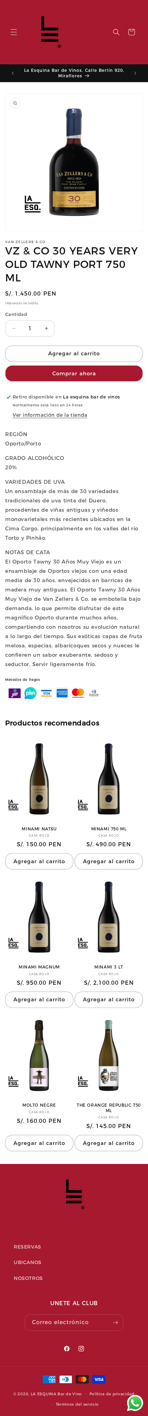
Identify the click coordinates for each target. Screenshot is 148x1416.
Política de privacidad (112, 1393)
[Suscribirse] (115, 1322)
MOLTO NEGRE (39, 1105)
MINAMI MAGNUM (39, 967)
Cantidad (16, 314)
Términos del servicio (77, 1404)
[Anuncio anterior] (12, 73)
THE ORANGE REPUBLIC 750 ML (109, 1107)
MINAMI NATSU (39, 828)
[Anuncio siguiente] (135, 73)
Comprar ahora (74, 373)
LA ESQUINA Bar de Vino (56, 1393)
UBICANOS (28, 1262)
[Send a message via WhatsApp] (135, 1403)
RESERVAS (27, 1247)
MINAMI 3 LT (108, 967)
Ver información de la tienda (50, 415)
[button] (13, 32)
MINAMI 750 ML (109, 828)
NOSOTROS (28, 1278)
